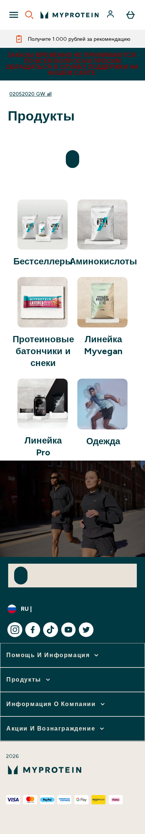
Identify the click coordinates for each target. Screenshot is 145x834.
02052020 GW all (30, 94)
